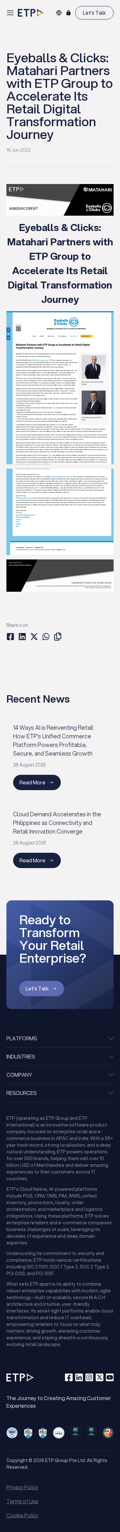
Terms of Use (22, 1501)
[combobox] (59, 13)
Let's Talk (94, 12)
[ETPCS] (68, 13)
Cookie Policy (22, 1515)
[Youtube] (110, 1377)
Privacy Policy (22, 1487)
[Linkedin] (79, 1377)
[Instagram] (89, 1377)
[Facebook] (69, 1377)
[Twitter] (99, 1377)
